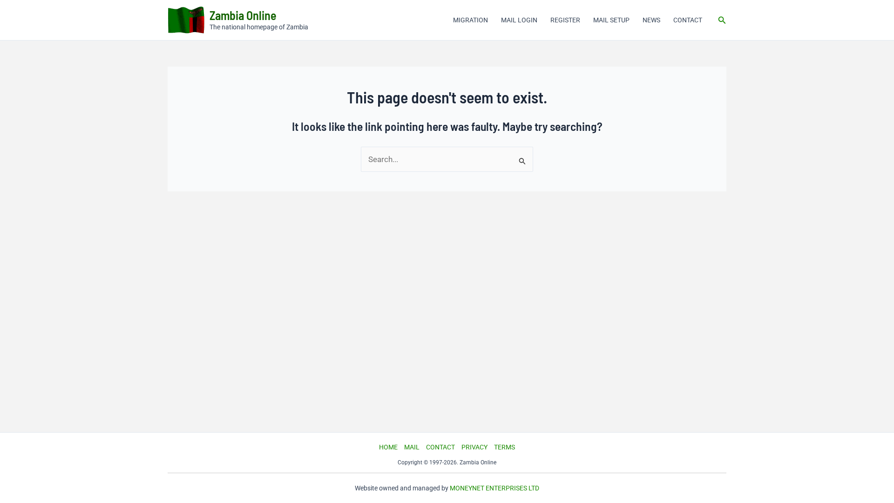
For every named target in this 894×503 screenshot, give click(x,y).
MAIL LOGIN (519, 20)
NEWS (651, 20)
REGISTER (565, 20)
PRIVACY (474, 447)
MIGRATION (470, 20)
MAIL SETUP (611, 20)
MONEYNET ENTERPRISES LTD (494, 488)
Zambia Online (243, 15)
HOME (388, 447)
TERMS (504, 447)
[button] (722, 20)
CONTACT (687, 20)
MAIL (412, 447)
